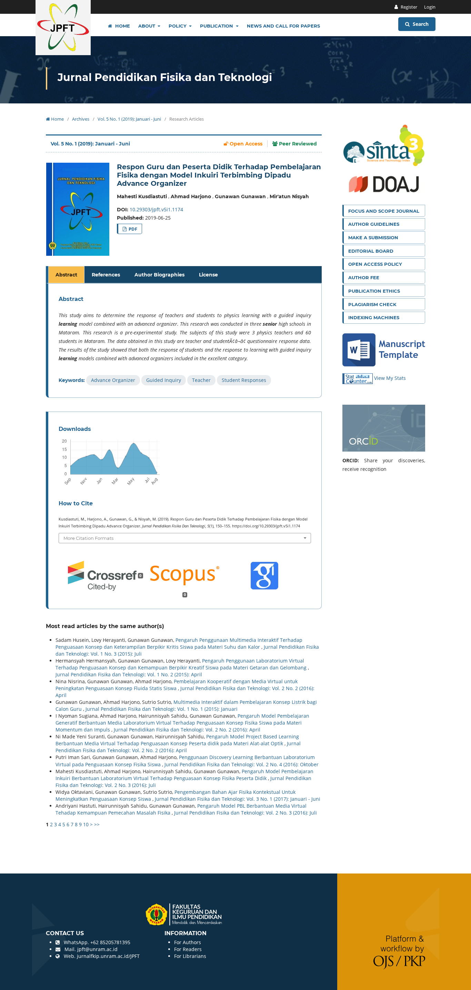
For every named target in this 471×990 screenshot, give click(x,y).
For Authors (187, 942)
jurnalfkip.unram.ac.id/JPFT (108, 956)
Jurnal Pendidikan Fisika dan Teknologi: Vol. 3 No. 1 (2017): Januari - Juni (237, 799)
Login (429, 7)
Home (122, 26)
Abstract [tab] (66, 275)
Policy (178, 26)
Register (408, 7)
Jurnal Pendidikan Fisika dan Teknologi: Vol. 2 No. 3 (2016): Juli (245, 812)
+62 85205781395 (110, 942)
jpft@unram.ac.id (97, 949)
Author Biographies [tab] (159, 275)
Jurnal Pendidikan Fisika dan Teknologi (165, 77)
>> (97, 824)
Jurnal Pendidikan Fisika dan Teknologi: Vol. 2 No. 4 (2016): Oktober (241, 764)
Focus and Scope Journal (383, 211)
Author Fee (363, 277)
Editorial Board (370, 251)
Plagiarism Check (372, 304)
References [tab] (106, 275)
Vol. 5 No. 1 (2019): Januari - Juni (129, 119)
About (147, 26)
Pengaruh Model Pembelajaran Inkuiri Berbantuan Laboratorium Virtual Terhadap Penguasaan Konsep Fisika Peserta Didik (184, 774)
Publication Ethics (374, 291)
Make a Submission (373, 237)
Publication (217, 26)
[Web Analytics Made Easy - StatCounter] (358, 378)
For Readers (188, 949)
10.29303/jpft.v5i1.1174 (156, 209)
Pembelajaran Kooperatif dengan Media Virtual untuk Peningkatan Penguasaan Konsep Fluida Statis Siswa (177, 684)
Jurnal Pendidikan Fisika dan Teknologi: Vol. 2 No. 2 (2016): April (187, 729)
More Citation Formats (88, 538)
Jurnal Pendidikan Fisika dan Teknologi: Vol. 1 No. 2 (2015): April (129, 674)
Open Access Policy (375, 264)
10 (86, 824)
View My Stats (390, 378)
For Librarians (190, 956)
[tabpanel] (184, 340)
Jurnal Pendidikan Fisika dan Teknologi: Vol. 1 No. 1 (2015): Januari (162, 709)
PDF (132, 229)
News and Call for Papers (283, 26)
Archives (80, 119)
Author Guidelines (373, 224)
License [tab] (208, 275)
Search (420, 24)
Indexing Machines (373, 317)
